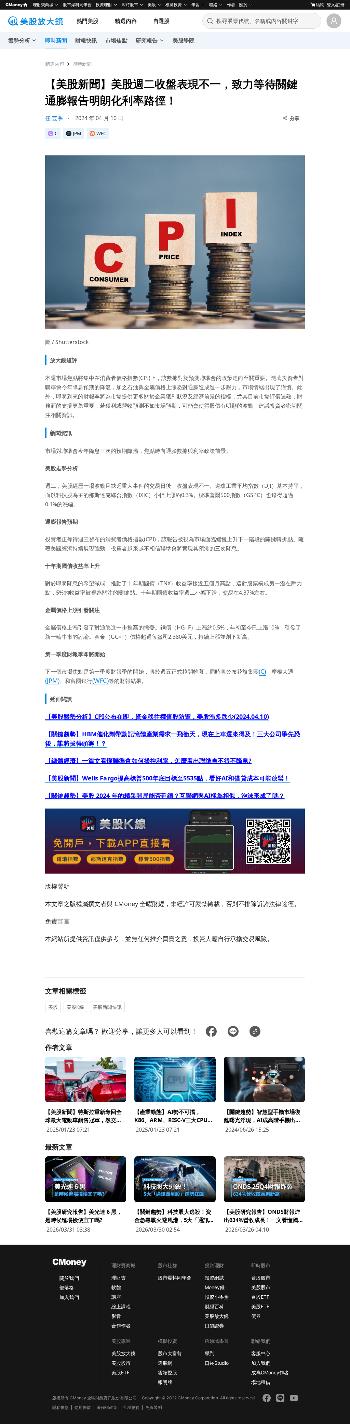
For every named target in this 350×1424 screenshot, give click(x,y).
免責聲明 (153, 1407)
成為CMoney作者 (270, 1372)
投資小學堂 (217, 1297)
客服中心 (260, 1353)
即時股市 (130, 4)
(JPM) (52, 680)
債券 (256, 1316)
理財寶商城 (43, 4)
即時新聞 (82, 64)
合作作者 (121, 1325)
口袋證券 (214, 1325)
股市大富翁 (170, 1353)
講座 (116, 1297)
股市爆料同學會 (77, 4)
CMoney (14, 4)
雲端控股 (167, 1372)
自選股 (161, 21)
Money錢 (215, 1287)
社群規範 (131, 1407)
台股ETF (260, 1297)
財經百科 (214, 1306)
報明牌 (165, 1382)
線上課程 (121, 1306)
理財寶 (118, 1278)
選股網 (165, 1363)
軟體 (116, 1287)
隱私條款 (60, 1407)
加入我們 (69, 1297)
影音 (116, 1316)
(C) (262, 671)
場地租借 (260, 1382)
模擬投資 (173, 4)
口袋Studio (217, 1363)
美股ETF (260, 1306)
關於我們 (69, 1278)
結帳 (320, 4)
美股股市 (260, 1287)
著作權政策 (107, 1407)
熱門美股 (87, 21)
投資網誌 (214, 1278)
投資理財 (104, 4)
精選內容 (126, 21)
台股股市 (260, 1278)
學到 (209, 1353)
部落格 (66, 1287)
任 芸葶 (54, 118)
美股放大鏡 (217, 1316)
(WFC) (100, 680)
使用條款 (83, 1407)
